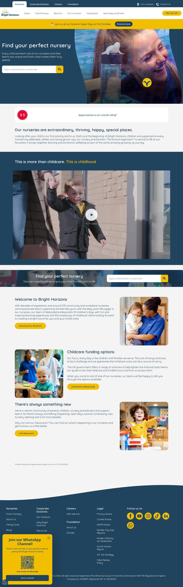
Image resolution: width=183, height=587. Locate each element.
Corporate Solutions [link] (42, 510)
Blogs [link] (9, 530)
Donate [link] (70, 532)
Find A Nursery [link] (14, 514)
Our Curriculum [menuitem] (74, 13)
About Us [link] (11, 519)
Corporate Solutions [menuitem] (39, 4)
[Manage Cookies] (5, 583)
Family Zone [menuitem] (92, 13)
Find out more (123, 24)
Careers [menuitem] (58, 4)
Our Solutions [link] (43, 517)
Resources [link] (41, 530)
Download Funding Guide (83, 386)
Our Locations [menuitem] (147, 4)
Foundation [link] (73, 521)
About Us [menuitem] (58, 13)
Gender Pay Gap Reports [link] (105, 531)
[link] (10, 13)
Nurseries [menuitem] (19, 4)
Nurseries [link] (11, 508)
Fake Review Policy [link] (103, 561)
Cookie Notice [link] (104, 519)
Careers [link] (71, 508)
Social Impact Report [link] (104, 548)
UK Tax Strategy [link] (105, 554)
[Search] (59, 69)
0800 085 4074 (172, 13)
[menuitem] (27, 14)
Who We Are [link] (73, 514)
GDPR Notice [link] (103, 524)
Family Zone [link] (12, 524)
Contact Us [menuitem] (165, 4)
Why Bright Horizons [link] (42, 524)
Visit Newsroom (26, 433)
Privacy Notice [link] (104, 514)
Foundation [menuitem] (73, 4)
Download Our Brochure (30, 326)
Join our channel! (27, 578)
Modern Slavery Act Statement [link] (105, 540)
